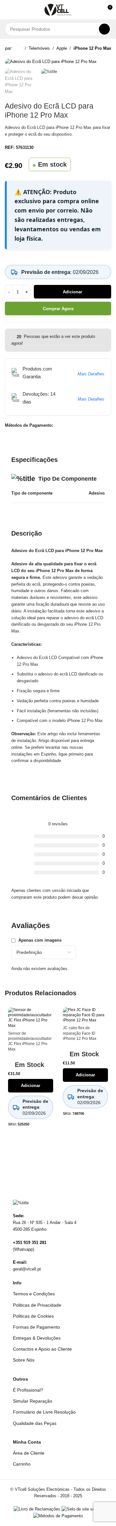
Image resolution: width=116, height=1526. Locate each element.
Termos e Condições (34, 1293)
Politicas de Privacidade (37, 1305)
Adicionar (72, 291)
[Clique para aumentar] (17, 53)
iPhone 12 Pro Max (92, 48)
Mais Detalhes (91, 373)
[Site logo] (58, 9)
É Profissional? (28, 1390)
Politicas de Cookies (33, 1316)
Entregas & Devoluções (37, 1338)
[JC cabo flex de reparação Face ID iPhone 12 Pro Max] (85, 1015)
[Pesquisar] (104, 29)
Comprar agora (58, 308)
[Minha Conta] (95, 9)
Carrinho (22, 1464)
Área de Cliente (28, 1453)
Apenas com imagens (40, 940)
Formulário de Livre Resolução (44, 1412)
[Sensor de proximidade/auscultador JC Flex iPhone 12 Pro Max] (30, 1018)
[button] (7, 9)
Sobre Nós (23, 1360)
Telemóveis (39, 48)
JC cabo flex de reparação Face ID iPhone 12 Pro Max (79, 1033)
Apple (61, 48)
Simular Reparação (32, 1401)
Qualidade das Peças (34, 1423)
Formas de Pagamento (36, 1327)
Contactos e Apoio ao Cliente (42, 1349)
